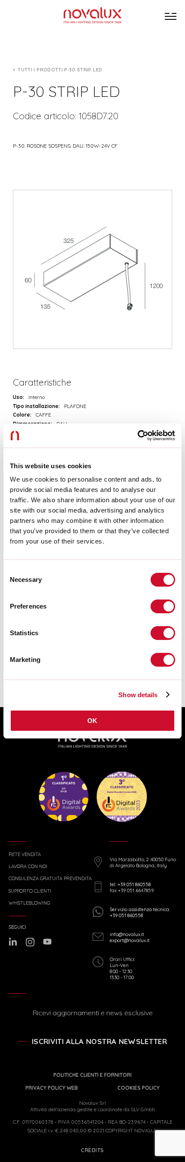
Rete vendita (25, 854)
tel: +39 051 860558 (130, 884)
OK (92, 720)
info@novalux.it (127, 934)
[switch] (163, 606)
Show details (137, 694)
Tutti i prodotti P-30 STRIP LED (60, 70)
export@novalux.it (130, 940)
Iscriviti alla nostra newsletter (99, 1041)
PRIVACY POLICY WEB (51, 1088)
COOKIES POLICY (138, 1088)
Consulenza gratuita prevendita (50, 878)
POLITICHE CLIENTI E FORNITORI (92, 1075)
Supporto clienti (30, 891)
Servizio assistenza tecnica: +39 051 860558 (140, 912)
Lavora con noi (28, 866)
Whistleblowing (29, 903)
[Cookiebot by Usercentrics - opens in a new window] (137, 435)
